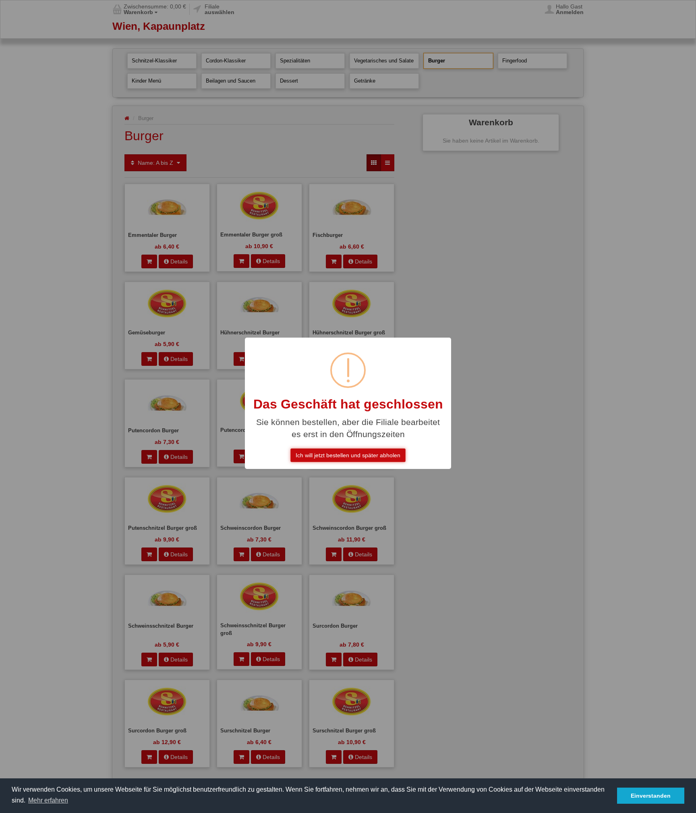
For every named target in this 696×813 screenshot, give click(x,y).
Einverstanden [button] (651, 795)
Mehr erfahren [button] (48, 800)
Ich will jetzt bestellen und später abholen (348, 455)
